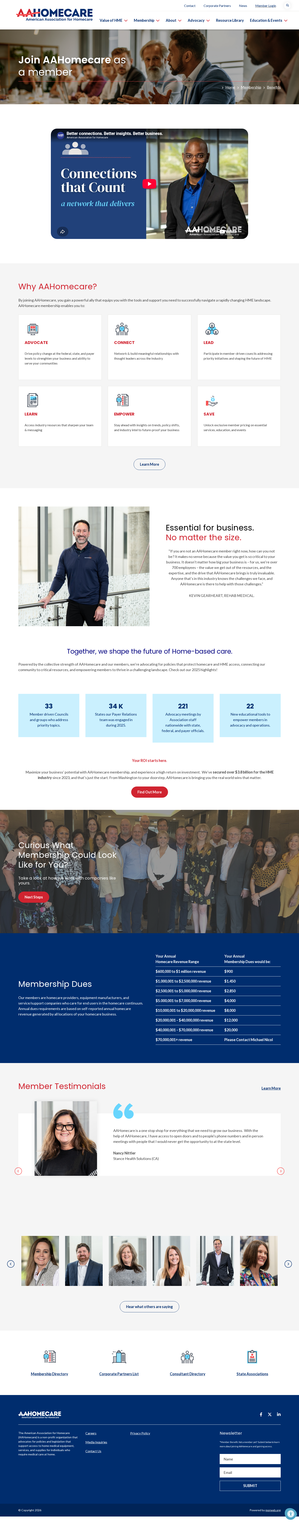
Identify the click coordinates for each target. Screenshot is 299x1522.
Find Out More (149, 792)
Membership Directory (49, 1374)
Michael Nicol (262, 1039)
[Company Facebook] (261, 1414)
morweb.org (273, 1510)
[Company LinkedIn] (279, 1414)
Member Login (265, 6)
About (171, 20)
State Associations (252, 1374)
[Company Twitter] (270, 1414)
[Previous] (18, 1171)
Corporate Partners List (119, 1374)
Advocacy (196, 20)
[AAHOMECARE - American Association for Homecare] (46, 15)
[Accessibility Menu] (291, 1514)
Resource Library (230, 20)
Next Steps (34, 897)
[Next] (280, 1171)
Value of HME (111, 20)
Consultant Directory (187, 1374)
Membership (144, 20)
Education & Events (266, 20)
